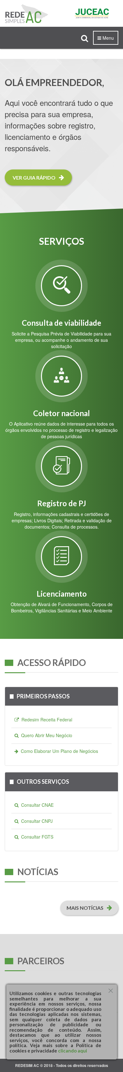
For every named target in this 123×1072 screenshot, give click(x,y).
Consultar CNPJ (36, 821)
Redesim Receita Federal (45, 719)
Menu (107, 38)
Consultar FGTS (36, 837)
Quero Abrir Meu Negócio (45, 735)
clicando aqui (72, 1050)
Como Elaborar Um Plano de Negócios (58, 751)
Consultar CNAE (36, 805)
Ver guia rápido (34, 178)
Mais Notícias (85, 908)
